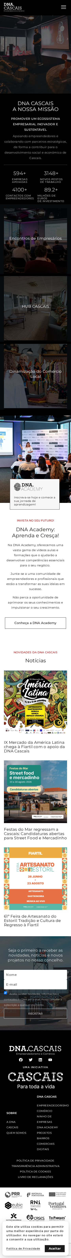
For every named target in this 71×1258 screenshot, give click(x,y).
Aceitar (55, 1248)
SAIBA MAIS (23, 75)
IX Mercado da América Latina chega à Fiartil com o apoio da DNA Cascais (34, 746)
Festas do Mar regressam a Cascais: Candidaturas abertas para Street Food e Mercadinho (35, 833)
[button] (3, 38)
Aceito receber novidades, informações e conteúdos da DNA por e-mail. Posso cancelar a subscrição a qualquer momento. (33, 999)
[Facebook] (21, 1060)
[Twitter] (31, 1060)
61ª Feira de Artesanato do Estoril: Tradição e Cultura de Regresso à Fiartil (32, 920)
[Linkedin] (40, 1060)
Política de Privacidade (23, 1248)
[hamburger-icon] (63, 7)
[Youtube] (50, 1060)
